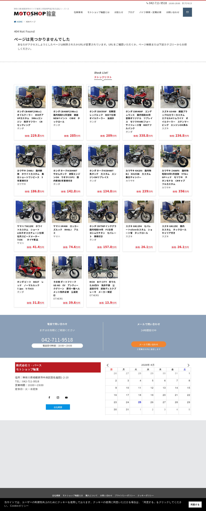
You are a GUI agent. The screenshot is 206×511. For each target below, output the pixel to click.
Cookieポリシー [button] (19, 506)
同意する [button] (195, 504)
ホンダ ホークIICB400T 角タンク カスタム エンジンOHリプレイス (103, 174)
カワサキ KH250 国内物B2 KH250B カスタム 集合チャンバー (139, 174)
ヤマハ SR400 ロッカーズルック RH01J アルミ (66, 229)
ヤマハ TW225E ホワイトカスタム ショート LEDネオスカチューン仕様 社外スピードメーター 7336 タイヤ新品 (31, 233)
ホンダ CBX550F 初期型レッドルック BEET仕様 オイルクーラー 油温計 (104, 115)
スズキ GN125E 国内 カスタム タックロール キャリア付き (175, 229)
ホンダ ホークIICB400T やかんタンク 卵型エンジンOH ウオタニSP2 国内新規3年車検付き (66, 175)
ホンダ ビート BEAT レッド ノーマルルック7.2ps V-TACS (30, 285)
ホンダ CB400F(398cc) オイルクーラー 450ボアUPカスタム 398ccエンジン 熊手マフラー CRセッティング (30, 118)
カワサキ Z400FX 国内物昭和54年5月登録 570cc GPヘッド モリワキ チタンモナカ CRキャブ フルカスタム (176, 177)
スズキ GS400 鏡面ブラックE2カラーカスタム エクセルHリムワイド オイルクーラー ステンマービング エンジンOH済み (175, 118)
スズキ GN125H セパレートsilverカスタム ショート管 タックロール (139, 229)
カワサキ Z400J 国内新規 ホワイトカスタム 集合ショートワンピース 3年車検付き (30, 175)
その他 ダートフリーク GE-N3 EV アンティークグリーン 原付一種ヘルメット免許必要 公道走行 (66, 288)
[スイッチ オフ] (187, 12)
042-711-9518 (57, 339)
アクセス (188, 3)
